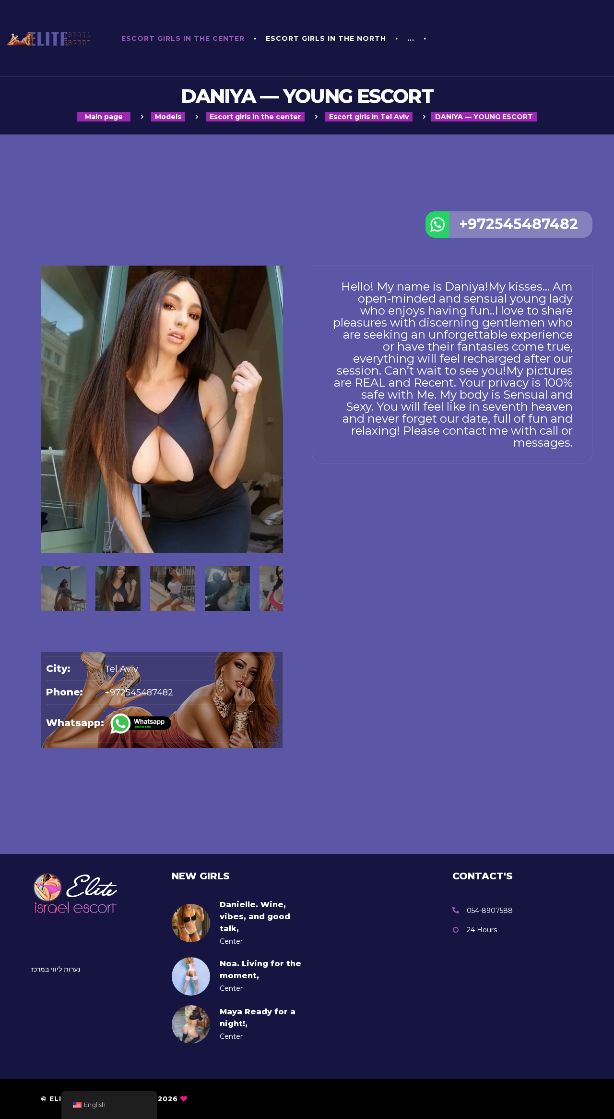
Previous (45, 506)
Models (168, 116)
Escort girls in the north (326, 38)
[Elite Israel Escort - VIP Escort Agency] (51, 38)
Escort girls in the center (183, 38)
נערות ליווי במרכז (55, 969)
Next (278, 506)
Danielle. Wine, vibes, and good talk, (255, 916)
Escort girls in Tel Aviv (369, 116)
